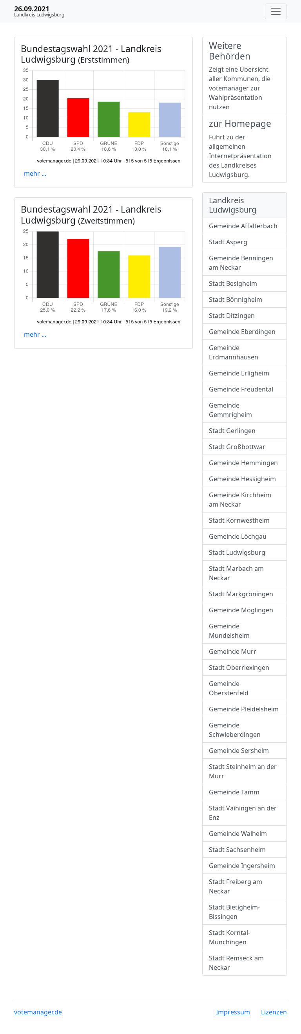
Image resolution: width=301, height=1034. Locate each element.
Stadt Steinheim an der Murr (243, 771)
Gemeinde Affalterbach (243, 226)
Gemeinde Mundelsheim (229, 631)
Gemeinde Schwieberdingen (235, 730)
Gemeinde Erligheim (239, 373)
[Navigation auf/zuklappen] (276, 11)
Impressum (233, 1012)
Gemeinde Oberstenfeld (228, 688)
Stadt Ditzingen (232, 315)
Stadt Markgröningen (241, 594)
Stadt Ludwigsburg (237, 552)
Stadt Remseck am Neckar (236, 963)
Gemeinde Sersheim (239, 750)
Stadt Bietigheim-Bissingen (234, 912)
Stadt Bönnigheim (235, 299)
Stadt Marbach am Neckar (236, 573)
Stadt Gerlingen (232, 430)
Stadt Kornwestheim (239, 520)
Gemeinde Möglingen (241, 610)
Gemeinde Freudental (241, 389)
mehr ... (35, 173)
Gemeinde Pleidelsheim (244, 709)
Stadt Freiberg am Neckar (235, 886)
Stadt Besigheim (233, 283)
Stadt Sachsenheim (237, 849)
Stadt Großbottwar (237, 446)
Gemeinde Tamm (234, 792)
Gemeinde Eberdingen (242, 331)
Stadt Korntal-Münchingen (229, 937)
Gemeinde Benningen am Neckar (241, 263)
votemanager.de (38, 1012)
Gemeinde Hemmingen (243, 462)
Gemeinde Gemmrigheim (230, 410)
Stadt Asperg (228, 242)
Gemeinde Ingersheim (242, 865)
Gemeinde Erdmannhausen (233, 352)
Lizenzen (274, 1012)
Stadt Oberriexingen (239, 667)
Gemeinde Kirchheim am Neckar (240, 500)
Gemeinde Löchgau (238, 536)
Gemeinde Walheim (238, 833)
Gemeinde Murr (232, 651)
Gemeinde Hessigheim (242, 479)
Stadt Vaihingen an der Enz (243, 813)
